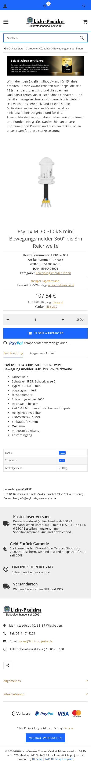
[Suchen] (83, 38)
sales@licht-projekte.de (35, 641)
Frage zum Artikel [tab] (42, 353)
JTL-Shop (37, 759)
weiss (62, 453)
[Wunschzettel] (83, 6)
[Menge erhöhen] (62, 319)
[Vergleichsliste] (44, 6)
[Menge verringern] (7, 319)
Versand (58, 302)
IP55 (62, 460)
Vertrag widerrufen (45, 738)
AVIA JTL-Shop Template (59, 759)
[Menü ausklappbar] (5, 21)
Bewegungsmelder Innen (53, 273)
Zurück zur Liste (14, 48)
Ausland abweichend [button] (61, 285)
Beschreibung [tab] (13, 353)
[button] (45, 681)
